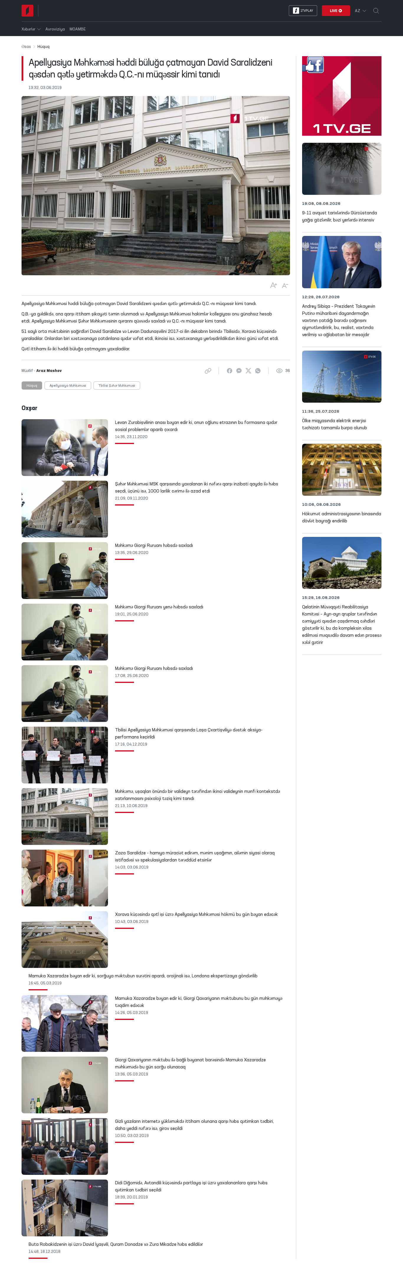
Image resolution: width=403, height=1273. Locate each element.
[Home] (27, 11)
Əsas (26, 47)
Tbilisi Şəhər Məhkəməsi (117, 386)
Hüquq (32, 386)
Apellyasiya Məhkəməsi (68, 386)
